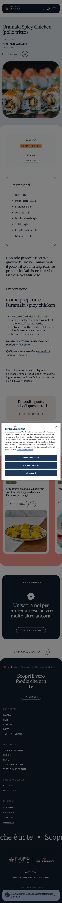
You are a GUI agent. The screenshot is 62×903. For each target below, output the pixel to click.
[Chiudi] (56, 426)
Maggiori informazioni (25, 450)
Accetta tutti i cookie (31, 465)
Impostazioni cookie (31, 458)
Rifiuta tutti (31, 473)
